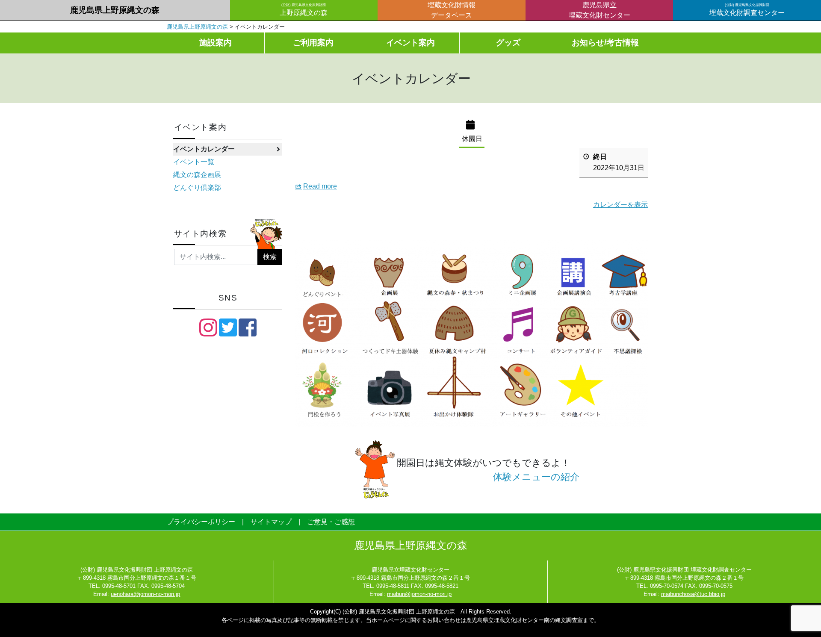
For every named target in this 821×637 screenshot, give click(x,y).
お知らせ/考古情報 (605, 42)
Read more (320, 186)
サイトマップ (271, 521)
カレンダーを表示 (620, 204)
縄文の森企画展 (197, 174)
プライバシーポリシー (201, 521)
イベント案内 (410, 42)
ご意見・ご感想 (331, 521)
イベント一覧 (193, 161)
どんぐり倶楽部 (197, 187)
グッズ (508, 42)
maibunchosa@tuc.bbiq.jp (693, 594)
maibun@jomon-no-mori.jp (419, 594)
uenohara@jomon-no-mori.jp (145, 594)
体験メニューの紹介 (536, 477)
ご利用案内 (313, 42)
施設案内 (215, 42)
